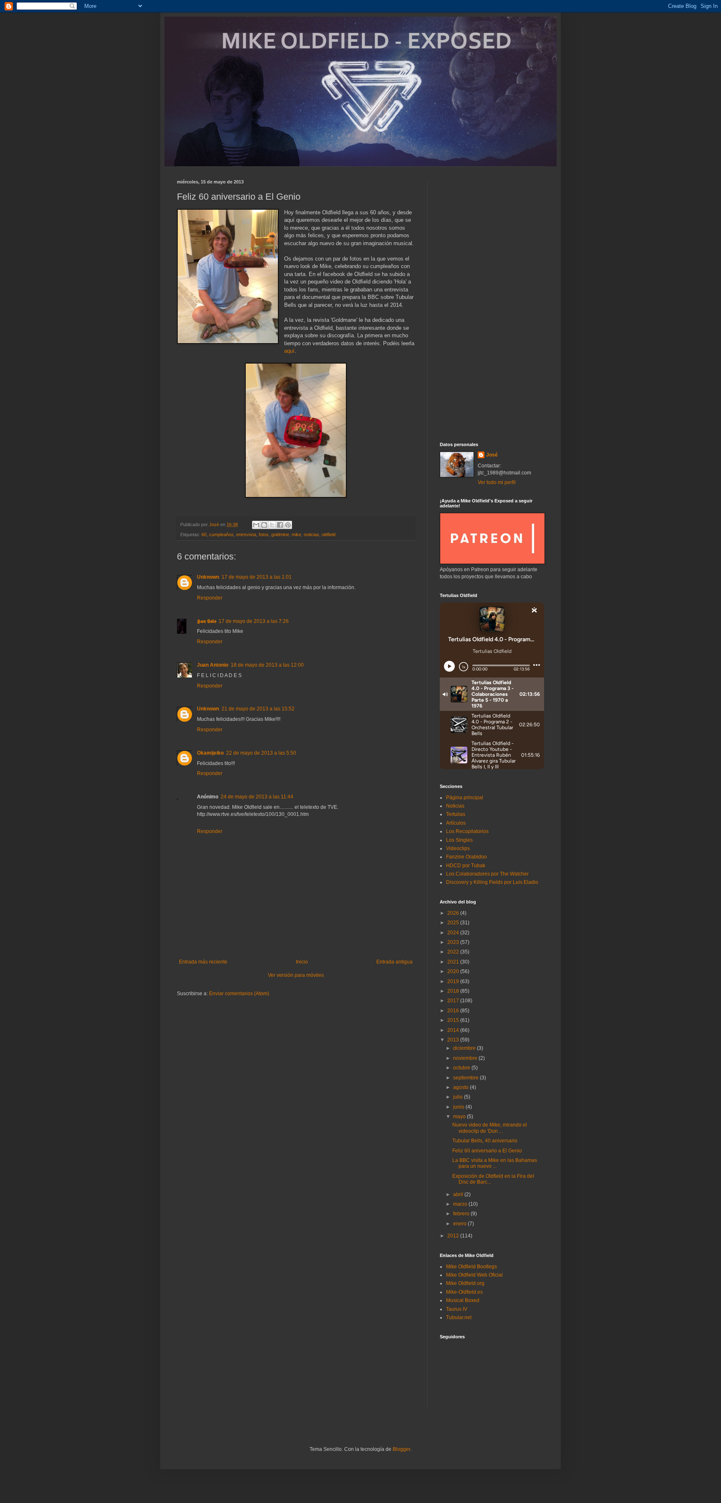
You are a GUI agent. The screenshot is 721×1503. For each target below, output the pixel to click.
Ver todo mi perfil (497, 482)
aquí (289, 351)
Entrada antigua (394, 962)
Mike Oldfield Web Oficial (474, 1275)
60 (204, 534)
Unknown (208, 577)
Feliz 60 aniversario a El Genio (487, 1151)
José (492, 455)
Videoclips (458, 848)
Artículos (456, 823)
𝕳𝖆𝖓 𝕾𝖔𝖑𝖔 (206, 621)
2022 (453, 952)
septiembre (466, 1078)
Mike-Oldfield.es (464, 1292)
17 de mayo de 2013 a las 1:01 (257, 577)
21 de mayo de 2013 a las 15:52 (258, 709)
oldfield (328, 534)
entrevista (246, 534)
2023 (453, 942)
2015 (453, 1020)
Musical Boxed (462, 1300)
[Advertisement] (492, 304)
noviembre (466, 1058)
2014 (453, 1030)
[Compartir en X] (272, 525)
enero (460, 1224)
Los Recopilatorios (467, 831)
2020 (453, 971)
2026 (453, 913)
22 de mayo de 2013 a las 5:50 (261, 753)
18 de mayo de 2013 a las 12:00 (267, 665)
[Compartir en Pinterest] (288, 525)
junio (459, 1107)
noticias (311, 534)
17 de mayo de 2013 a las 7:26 (254, 621)
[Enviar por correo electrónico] (256, 525)
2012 (453, 1236)
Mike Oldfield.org (465, 1283)
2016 (453, 1011)
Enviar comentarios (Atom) (239, 993)
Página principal (464, 797)
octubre (462, 1068)
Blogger (401, 1449)
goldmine (280, 534)
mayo (460, 1116)
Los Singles (459, 840)
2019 (453, 981)
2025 (453, 923)
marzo (461, 1204)
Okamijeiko (210, 753)
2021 (453, 962)
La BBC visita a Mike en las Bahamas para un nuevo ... (494, 1163)
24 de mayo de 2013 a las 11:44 (257, 797)
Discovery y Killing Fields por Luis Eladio (492, 882)
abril (458, 1194)
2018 (453, 991)
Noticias (455, 806)
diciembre (465, 1048)
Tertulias (455, 814)
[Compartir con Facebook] (280, 525)
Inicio (302, 962)
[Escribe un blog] (264, 525)
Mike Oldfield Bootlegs (471, 1267)
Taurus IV (456, 1309)
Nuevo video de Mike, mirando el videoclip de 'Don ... (489, 1128)
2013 (453, 1040)
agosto (461, 1087)
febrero (462, 1214)
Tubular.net (458, 1317)
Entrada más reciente (203, 962)
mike (296, 534)
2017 (453, 1001)
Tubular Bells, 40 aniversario (484, 1141)
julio (458, 1097)
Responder (209, 598)
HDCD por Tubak (465, 865)
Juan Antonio (212, 665)
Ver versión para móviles (296, 975)
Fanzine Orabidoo (466, 857)
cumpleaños (221, 534)
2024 (453, 933)
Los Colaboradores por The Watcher (487, 874)
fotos (264, 534)
